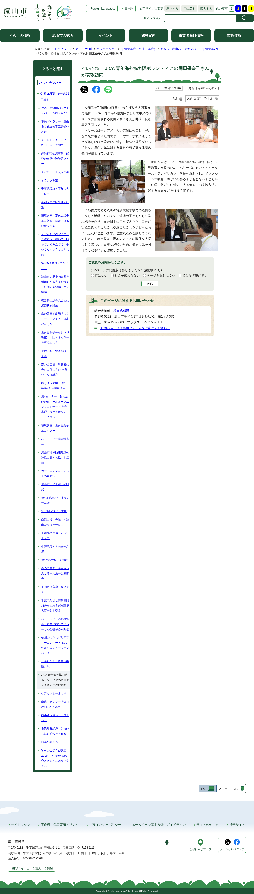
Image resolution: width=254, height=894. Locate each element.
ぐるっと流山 (84, 49)
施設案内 (148, 35)
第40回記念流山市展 (54, 511)
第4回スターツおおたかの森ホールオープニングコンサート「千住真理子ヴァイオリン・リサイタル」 (55, 407)
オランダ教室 (49, 180)
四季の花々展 (49, 742)
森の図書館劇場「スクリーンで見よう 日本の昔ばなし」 (55, 319)
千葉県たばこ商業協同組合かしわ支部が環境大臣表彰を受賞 (55, 605)
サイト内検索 (153, 18)
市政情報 (234, 35)
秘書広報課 (121, 310)
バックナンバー (107, 49)
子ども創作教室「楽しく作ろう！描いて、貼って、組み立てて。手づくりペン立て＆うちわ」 (55, 244)
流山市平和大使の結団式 (55, 487)
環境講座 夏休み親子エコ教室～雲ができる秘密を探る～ (55, 221)
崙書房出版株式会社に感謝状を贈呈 (55, 303)
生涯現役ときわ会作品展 (55, 549)
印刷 (175, 98)
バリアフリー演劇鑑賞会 (55, 441)
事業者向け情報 (191, 35)
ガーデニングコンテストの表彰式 (55, 473)
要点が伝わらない (127, 275)
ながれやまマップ (200, 849)
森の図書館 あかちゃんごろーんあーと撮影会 (55, 573)
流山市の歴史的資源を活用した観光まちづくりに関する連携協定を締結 (55, 284)
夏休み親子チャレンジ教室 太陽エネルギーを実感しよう (55, 337)
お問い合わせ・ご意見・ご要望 (32, 868)
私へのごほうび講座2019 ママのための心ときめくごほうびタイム (55, 758)
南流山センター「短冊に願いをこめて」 (55, 704)
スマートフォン (229, 788)
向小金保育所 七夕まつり (55, 718)
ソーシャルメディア (232, 849)
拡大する (205, 8)
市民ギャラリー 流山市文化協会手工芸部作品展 (55, 126)
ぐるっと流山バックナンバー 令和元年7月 (189, 49)
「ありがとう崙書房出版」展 (55, 664)
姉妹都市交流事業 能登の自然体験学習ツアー (55, 158)
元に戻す (188, 8)
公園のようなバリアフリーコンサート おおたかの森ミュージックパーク (55, 645)
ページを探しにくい (161, 275)
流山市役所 (16, 842)
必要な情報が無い (195, 275)
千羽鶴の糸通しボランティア (55, 536)
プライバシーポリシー (105, 824)
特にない (101, 275)
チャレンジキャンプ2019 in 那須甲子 (53, 142)
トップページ (63, 49)
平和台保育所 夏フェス (55, 589)
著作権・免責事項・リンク (60, 824)
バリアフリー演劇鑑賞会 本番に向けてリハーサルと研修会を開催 (55, 624)
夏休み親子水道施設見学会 (55, 353)
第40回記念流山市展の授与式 (55, 500)
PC (203, 788)
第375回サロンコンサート (54, 265)
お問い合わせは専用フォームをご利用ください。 (135, 328)
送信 (150, 283)
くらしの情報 (20, 35)
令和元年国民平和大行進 (55, 205)
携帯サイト (237, 824)
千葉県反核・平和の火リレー (55, 191)
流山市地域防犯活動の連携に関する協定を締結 (55, 457)
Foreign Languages (103, 8)
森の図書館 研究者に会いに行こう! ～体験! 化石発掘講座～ (55, 369)
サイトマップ (20, 824)
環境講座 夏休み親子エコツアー (55, 428)
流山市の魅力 (62, 35)
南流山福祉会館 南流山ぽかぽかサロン (55, 522)
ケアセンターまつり (53, 693)
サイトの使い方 (207, 824)
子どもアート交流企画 (55, 172)
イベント (105, 35)
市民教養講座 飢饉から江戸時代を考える (55, 731)
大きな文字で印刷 (200, 98)
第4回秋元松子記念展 (54, 559)
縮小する (171, 8)
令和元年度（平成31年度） (139, 49)
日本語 (128, 8)
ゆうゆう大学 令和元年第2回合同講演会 (55, 385)
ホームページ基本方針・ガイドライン (159, 824)
